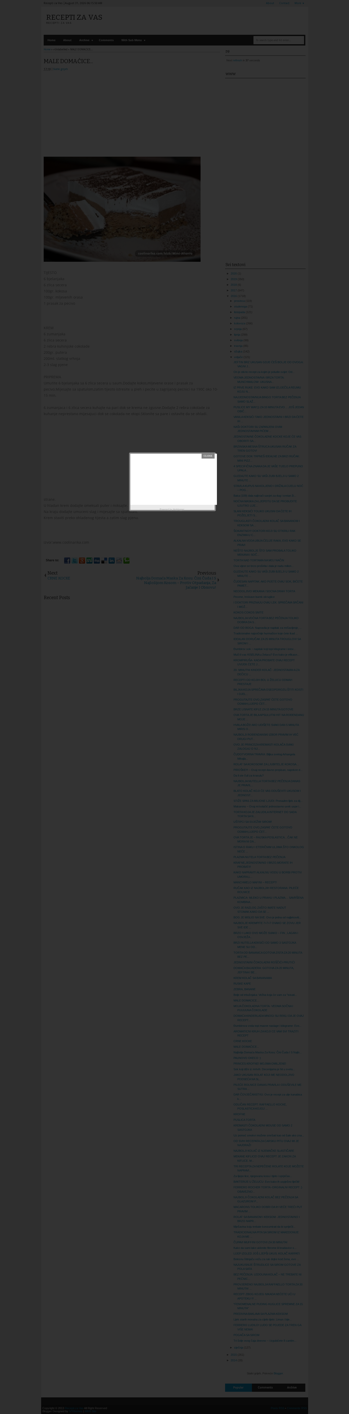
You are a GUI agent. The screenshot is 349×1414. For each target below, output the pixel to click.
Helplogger (178, 509)
